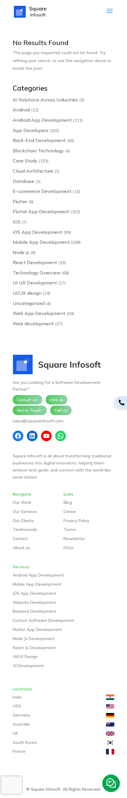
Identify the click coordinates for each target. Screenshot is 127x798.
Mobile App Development (41, 242)
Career (70, 511)
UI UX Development (35, 283)
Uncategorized (29, 303)
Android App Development (42, 120)
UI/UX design (27, 293)
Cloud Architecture (33, 171)
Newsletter (74, 538)
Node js (21, 252)
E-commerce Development (42, 191)
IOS (17, 222)
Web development (33, 323)
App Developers (30, 130)
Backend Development (34, 611)
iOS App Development (37, 232)
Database (23, 181)
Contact (20, 538)
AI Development (28, 665)
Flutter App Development (41, 211)
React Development (35, 262)
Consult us (27, 399)
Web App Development (39, 313)
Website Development (34, 602)
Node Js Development (34, 638)
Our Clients (23, 520)
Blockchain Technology (38, 151)
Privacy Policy (76, 520)
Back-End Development (39, 140)
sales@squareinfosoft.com (38, 421)
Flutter (20, 201)
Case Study (25, 161)
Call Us (60, 410)
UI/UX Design (25, 656)
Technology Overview (37, 273)
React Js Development (34, 647)
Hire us (56, 399)
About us (21, 547)
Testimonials (25, 529)
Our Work (22, 502)
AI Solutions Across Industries (45, 100)
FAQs (69, 547)
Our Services (25, 511)
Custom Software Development (43, 620)
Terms (70, 529)
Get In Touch (30, 410)
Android (21, 110)
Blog (68, 502)
